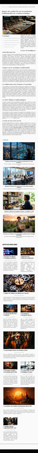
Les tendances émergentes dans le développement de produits (26, 316)
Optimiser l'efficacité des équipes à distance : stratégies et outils (19, 211)
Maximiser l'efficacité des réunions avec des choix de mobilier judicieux (19, 187)
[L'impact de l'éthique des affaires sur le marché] (19, 283)
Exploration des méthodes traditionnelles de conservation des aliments (27, 259)
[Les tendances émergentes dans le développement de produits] (28, 308)
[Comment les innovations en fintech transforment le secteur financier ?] (19, 151)
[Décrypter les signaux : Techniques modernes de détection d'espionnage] (10, 251)
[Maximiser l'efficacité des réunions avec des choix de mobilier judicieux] (19, 176)
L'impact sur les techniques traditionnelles (11, 40)
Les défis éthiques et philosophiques (10, 44)
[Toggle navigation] (2, 2)
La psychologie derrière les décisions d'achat (15, 350)
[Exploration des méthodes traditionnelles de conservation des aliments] (28, 251)
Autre (7, 6)
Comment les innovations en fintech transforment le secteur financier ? (19, 162)
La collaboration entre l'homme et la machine (12, 42)
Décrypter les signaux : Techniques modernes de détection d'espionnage (10, 258)
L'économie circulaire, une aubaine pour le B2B (10, 371)
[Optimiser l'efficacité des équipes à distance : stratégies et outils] (19, 201)
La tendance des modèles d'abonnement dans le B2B (18, 406)
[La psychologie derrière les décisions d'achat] (19, 340)
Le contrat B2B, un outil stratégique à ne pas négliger (27, 372)
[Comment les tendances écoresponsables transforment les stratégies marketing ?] (19, 224)
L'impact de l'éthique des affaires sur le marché (16, 293)
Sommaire (6, 36)
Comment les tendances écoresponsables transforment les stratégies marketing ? (19, 234)
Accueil (3, 6)
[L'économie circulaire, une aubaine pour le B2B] (10, 365)
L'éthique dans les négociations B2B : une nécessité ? (10, 428)
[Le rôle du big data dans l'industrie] (10, 308)
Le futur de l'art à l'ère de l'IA (9, 46)
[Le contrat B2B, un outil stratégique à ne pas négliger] (28, 365)
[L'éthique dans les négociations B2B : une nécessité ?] (10, 421)
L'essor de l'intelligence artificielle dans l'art (11, 38)
